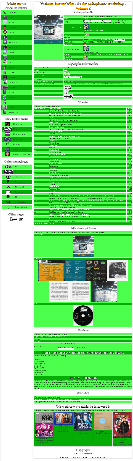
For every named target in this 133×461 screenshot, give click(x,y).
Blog (16, 197)
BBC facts (16, 144)
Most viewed (19, 187)
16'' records (13, 47)
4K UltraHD (13, 82)
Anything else (13, 112)
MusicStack (68, 95)
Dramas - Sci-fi (119, 40)
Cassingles (12, 27)
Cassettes (12, 57)
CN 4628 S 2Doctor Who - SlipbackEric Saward (103, 433)
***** (60, 349)
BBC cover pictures (19, 134)
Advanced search (20, 202)
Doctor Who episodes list (21, 154)
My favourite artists (21, 167)
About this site (20, 177)
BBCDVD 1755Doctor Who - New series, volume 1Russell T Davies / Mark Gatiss (122, 441)
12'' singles (12, 22)
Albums (11, 52)
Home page (13, 12)
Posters (11, 92)
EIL (66, 93)
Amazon (67, 86)
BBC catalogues (18, 139)
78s (10, 37)
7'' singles (12, 17)
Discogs (67, 88)
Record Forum (20, 182)
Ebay (66, 91)
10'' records (13, 42)
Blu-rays (12, 77)
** (70, 349)
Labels (17, 172)
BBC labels (17, 129)
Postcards (12, 87)
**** (64, 349)
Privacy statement (21, 207)
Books (11, 102)
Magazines (12, 97)
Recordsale (68, 97)
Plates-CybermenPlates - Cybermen (83, 432)
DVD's (11, 72)
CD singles (12, 32)
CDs (10, 62)
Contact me (19, 192)
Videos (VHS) (13, 67)
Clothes (11, 107)
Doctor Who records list (21, 149)
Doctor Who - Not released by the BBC (97, 21)
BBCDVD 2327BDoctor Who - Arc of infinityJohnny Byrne (44, 440)
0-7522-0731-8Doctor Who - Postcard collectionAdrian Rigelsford (63, 428)
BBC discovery (18, 124)
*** (67, 349)
